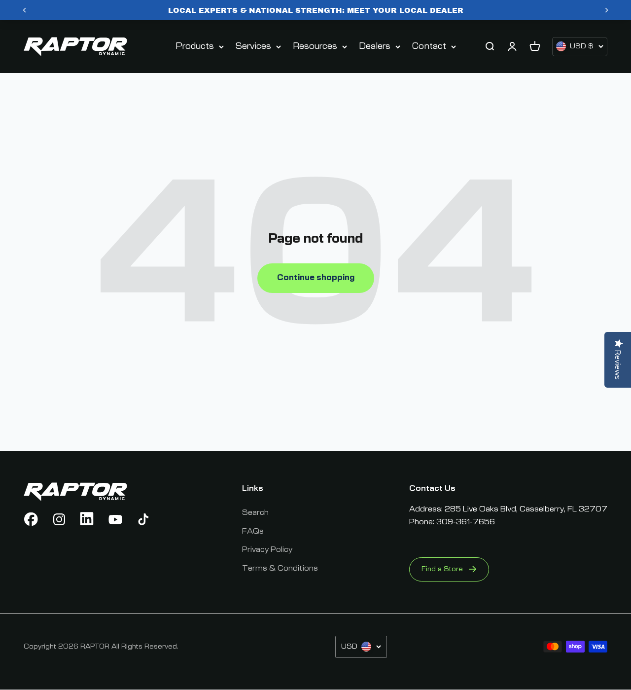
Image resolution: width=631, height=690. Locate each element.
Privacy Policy (267, 549)
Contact (429, 46)
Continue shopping (315, 278)
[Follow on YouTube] (115, 519)
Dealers (374, 46)
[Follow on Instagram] (59, 519)
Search (255, 512)
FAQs (253, 531)
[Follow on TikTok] (143, 519)
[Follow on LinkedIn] (87, 519)
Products (194, 46)
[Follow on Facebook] (31, 519)
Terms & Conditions (280, 568)
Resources (315, 46)
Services (253, 46)
